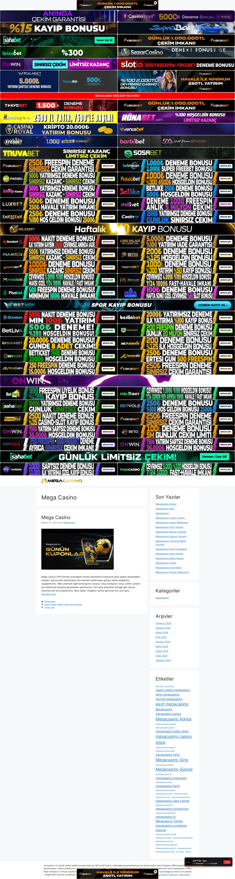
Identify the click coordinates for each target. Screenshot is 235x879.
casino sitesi (169, 686)
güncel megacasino (169, 699)
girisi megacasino (168, 694)
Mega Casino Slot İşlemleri (70, 604)
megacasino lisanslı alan (164, 793)
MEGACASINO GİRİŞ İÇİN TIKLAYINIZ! (117, 95)
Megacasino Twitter (169, 821)
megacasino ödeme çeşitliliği (166, 848)
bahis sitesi (160, 686)
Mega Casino (55, 517)
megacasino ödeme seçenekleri (166, 845)
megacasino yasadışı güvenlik (166, 834)
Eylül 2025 (161, 637)
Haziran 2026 (163, 628)
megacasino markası (181, 793)
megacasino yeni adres (163, 838)
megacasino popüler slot (164, 805)
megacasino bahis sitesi (172, 731)
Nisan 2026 (162, 632)
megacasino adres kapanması (166, 724)
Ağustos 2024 (163, 660)
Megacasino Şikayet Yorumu (171, 536)
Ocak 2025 (161, 655)
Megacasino (50, 601)
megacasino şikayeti (184, 848)
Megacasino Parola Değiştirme (172, 572)
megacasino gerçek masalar (165, 751)
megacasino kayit (168, 786)
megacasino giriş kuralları (164, 765)
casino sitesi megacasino (173, 690)
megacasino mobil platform (180, 797)
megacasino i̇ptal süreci (164, 782)
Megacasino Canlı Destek (169, 553)
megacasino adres (168, 714)
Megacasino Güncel (174, 769)
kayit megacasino (172, 704)
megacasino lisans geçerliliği (166, 790)
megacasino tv (166, 816)
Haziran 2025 (163, 641)
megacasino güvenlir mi (164, 774)
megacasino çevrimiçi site (165, 841)
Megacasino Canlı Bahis (169, 567)
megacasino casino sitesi (174, 739)
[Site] (58, 165)
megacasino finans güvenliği (165, 747)
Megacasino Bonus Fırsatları (171, 532)
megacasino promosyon (172, 808)
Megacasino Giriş (165, 508)
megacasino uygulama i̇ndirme (171, 828)
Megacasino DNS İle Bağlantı (171, 549)
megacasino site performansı (166, 813)
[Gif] (117, 229)
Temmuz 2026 (163, 623)
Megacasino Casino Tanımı (170, 518)
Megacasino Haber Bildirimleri (172, 522)
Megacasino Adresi (166, 504)
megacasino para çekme (172, 800)
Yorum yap (49, 607)
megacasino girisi (168, 754)
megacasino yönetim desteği (183, 838)
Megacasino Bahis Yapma (170, 558)
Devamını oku (48, 594)
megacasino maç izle (163, 797)
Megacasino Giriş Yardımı (169, 527)
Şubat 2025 (162, 651)
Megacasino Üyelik (166, 563)
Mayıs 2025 (162, 646)
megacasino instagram (171, 778)
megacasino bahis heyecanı (165, 727)
